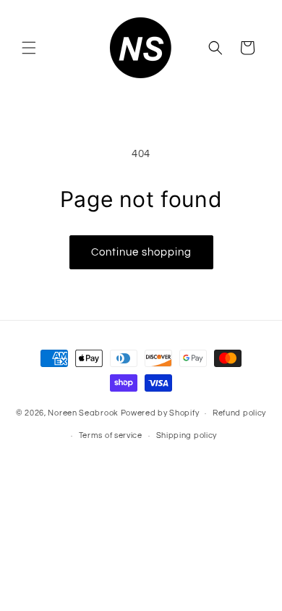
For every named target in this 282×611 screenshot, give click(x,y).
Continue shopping (141, 252)
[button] (29, 48)
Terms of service (110, 435)
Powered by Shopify (160, 413)
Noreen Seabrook (83, 413)
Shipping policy (187, 435)
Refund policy (239, 413)
